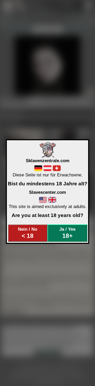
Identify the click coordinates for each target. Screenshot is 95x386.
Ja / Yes (67, 233)
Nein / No (27, 233)
